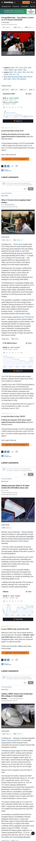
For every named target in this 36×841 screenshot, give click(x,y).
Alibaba (24, 532)
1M (9, 107)
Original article (6, 86)
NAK (11, 72)
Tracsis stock (17, 244)
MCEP (20, 70)
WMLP (11, 70)
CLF (14, 74)
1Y (15, 107)
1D (4, 107)
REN (29, 68)
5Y (18, 107)
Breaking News (6, 6)
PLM (21, 68)
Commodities (25, 6)
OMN (12, 68)
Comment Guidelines (6, 193)
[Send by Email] (17, 166)
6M (12, 107)
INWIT (18, 740)
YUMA (6, 74)
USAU (19, 72)
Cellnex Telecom (7, 740)
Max (21, 107)
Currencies (15, 6)
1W (6, 107)
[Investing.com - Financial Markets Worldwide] (9, 2)
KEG (28, 72)
